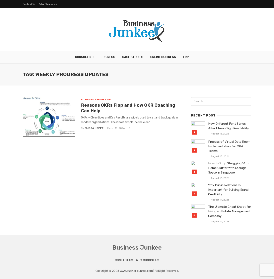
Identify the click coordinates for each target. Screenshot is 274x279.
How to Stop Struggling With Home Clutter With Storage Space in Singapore (228, 168)
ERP (186, 57)
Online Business (163, 57)
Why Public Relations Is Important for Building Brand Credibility (228, 189)
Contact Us (29, 4)
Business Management (96, 99)
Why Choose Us (48, 4)
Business (107, 57)
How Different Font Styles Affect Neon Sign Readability (228, 126)
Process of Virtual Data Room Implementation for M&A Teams (229, 146)
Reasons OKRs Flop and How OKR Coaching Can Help (128, 108)
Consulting (84, 57)
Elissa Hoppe (94, 128)
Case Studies (132, 57)
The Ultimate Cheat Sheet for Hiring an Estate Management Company (229, 211)
